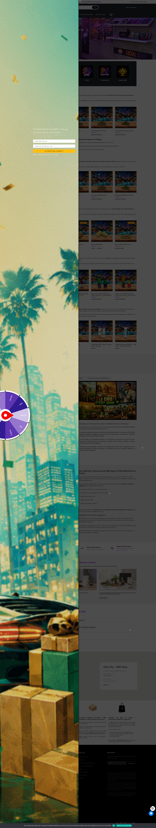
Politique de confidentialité (124, 825)
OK (114, 825)
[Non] (154, 825)
